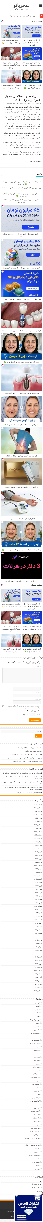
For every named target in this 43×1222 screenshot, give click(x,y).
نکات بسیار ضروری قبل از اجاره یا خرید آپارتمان (27, 761)
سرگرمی (37, 1070)
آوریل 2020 (38, 852)
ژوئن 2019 (38, 886)
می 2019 (39, 889)
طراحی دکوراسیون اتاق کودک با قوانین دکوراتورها (18, 773)
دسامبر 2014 (38, 970)
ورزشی (37, 1169)
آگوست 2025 (38, 804)
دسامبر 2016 (38, 933)
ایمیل (38, 692)
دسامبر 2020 (38, 831)
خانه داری (37, 1030)
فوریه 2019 (38, 899)
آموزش (37, 1009)
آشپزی (38, 1006)
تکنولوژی (37, 1026)
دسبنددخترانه (36, 1040)
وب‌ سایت (38, 699)
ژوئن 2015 (38, 950)
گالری (38, 1104)
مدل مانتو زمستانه (34, 1142)
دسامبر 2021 (38, 825)
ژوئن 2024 (38, 818)
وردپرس (39, 1191)
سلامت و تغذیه (23, 103)
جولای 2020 (38, 842)
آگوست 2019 (38, 879)
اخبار (38, 1013)
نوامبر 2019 (38, 869)
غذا (39, 1094)
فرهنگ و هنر (36, 1097)
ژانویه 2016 (38, 940)
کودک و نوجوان (35, 1101)
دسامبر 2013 (38, 991)
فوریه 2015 (38, 964)
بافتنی (38, 1016)
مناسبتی (37, 1158)
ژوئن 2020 (38, 845)
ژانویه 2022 (38, 821)
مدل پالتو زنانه (35, 1128)
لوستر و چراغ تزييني (36, 776)
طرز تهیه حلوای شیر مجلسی (33, 751)
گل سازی (37, 1108)
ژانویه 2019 (38, 903)
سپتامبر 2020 (38, 835)
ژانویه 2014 (38, 987)
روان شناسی (36, 1060)
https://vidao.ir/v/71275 (34, 787)
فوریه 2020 (38, 859)
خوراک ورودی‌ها (37, 1184)
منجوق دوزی (36, 1162)
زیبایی (38, 1064)
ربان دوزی (37, 1057)
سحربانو (21, 5)
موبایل (38, 1165)
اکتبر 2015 (39, 943)
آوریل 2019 (38, 892)
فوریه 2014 (38, 984)
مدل (38, 1125)
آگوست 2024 (38, 814)
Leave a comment (11, 103)
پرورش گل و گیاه (35, 1020)
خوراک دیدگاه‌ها (37, 1187)
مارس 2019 (38, 896)
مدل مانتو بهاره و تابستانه (32, 1138)
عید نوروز (37, 1091)
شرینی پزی (36, 1081)
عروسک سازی (35, 1084)
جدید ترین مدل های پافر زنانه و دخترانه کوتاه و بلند (27, 754)
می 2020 (39, 848)
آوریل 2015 (38, 957)
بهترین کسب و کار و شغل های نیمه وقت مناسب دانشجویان (21, 16)
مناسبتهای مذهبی (34, 1155)
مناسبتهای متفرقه (34, 1152)
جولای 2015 (38, 947)
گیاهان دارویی (35, 1111)
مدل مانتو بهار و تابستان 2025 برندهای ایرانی (28, 747)
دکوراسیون (36, 1050)
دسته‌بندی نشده (35, 1043)
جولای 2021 (38, 828)
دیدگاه (38, 666)
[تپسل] (2, 206)
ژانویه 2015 (38, 967)
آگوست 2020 (38, 838)
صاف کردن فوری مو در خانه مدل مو (22, 792)
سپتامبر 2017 (38, 930)
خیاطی (38, 1036)
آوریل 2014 (38, 977)
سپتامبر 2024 (38, 811)
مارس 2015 (38, 960)
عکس (38, 1087)
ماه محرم (37, 1121)
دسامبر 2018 (38, 906)
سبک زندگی (36, 1067)
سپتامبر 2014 (38, 974)
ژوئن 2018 (38, 926)
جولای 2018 (38, 923)
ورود (40, 1181)
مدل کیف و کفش (35, 1131)
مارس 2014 (38, 981)
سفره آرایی (36, 1074)
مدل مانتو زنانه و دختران (32, 1145)
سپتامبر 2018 (38, 916)
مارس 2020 (38, 855)
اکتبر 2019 (39, 872)
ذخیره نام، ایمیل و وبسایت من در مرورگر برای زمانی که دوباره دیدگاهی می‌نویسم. (24, 706)
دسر (38, 1047)
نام (39, 685)
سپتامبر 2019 (38, 875)
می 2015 (39, 953)
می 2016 (39, 936)
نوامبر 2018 (38, 909)
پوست (38, 1023)
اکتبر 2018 (39, 913)
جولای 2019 (38, 882)
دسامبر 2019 (38, 865)
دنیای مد (37, 1053)
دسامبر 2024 (38, 808)
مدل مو (37, 1148)
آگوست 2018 (38, 920)
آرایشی (37, 1003)
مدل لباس (37, 1135)
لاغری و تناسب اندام (34, 1114)
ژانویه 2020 (38, 862)
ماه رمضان (36, 1118)
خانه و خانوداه (35, 1033)
